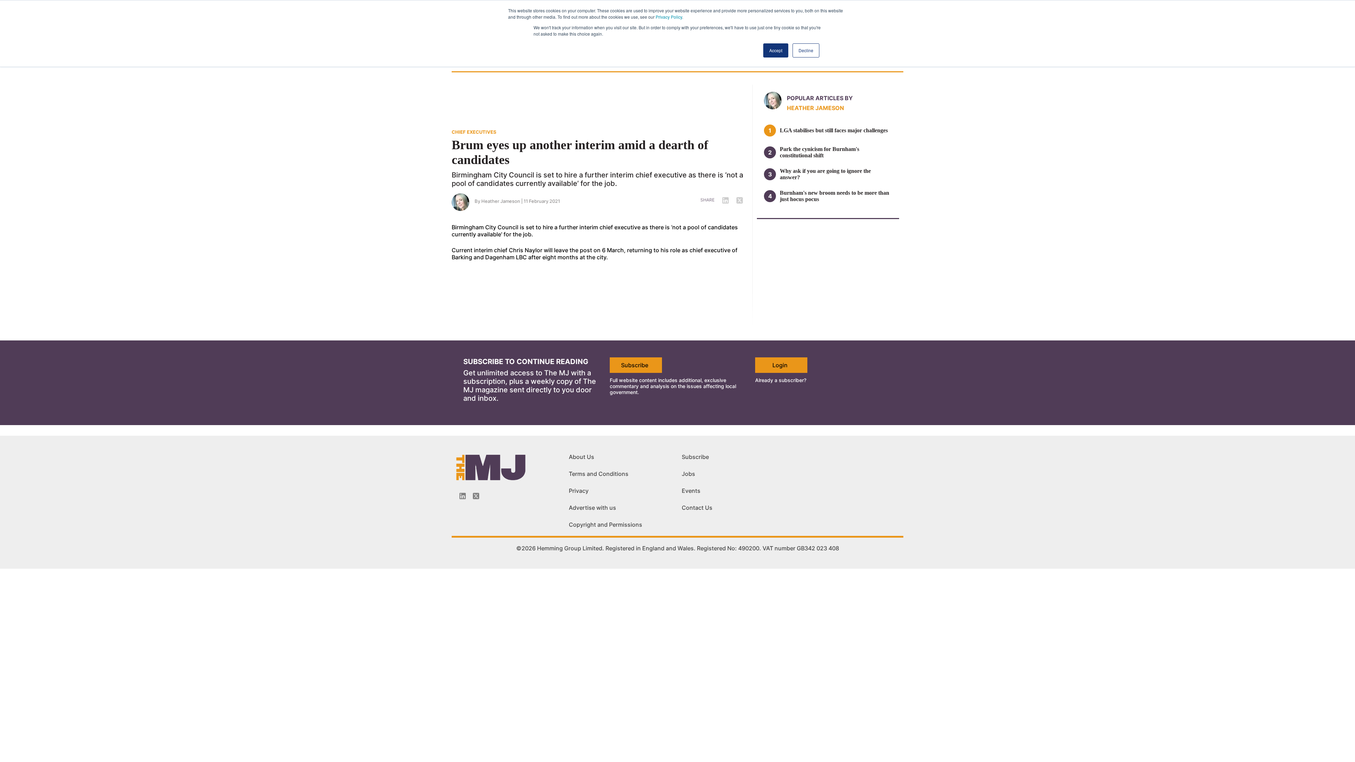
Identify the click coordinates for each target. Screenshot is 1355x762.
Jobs (688, 473)
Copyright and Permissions (605, 524)
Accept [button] (775, 50)
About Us (581, 456)
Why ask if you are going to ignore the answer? (825, 174)
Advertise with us (592, 507)
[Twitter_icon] (476, 496)
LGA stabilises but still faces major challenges (834, 130)
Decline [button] (806, 50)
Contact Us (697, 507)
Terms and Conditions (598, 473)
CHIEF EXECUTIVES (474, 132)
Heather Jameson (500, 201)
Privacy (579, 490)
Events (691, 490)
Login (780, 365)
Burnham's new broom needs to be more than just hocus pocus (834, 196)
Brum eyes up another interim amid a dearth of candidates (580, 152)
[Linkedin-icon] (462, 496)
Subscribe (634, 365)
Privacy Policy (669, 17)
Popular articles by (820, 98)
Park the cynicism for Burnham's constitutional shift (819, 152)
